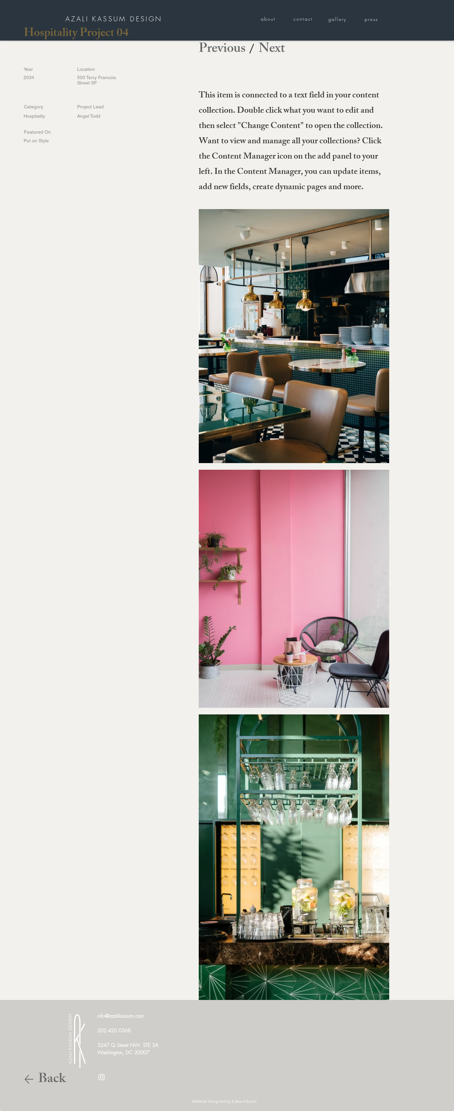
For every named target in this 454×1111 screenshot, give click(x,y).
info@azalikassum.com (120, 1016)
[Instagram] (101, 1077)
